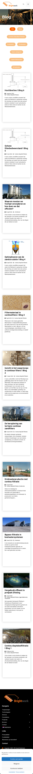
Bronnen (4, 722)
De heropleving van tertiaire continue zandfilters (13, 426)
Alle (12, 29)
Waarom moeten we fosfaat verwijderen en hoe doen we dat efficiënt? (15, 205)
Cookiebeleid (12, 772)
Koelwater (10, 44)
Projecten (4, 719)
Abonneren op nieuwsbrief (9, 739)
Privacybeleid (5, 734)
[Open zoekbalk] (23, 4)
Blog (20, 29)
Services (4, 715)
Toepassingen (6, 709)
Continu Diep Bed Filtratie (17, 37)
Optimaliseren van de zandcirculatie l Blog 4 (15, 258)
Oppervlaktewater (16, 59)
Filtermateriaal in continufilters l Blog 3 (15, 313)
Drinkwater (22, 44)
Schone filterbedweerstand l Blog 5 (16, 148)
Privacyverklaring (20, 772)
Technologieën (6, 712)
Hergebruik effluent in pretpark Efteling (15, 591)
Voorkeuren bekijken (16, 768)
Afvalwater (16, 67)
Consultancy (5, 717)
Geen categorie (16, 52)
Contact (4, 724)
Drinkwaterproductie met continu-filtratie (16, 480)
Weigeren (16, 764)
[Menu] (28, 4)
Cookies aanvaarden (16, 759)
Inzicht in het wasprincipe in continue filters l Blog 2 (16, 370)
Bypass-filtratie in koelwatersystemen (14, 535)
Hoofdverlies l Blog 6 (14, 90)
